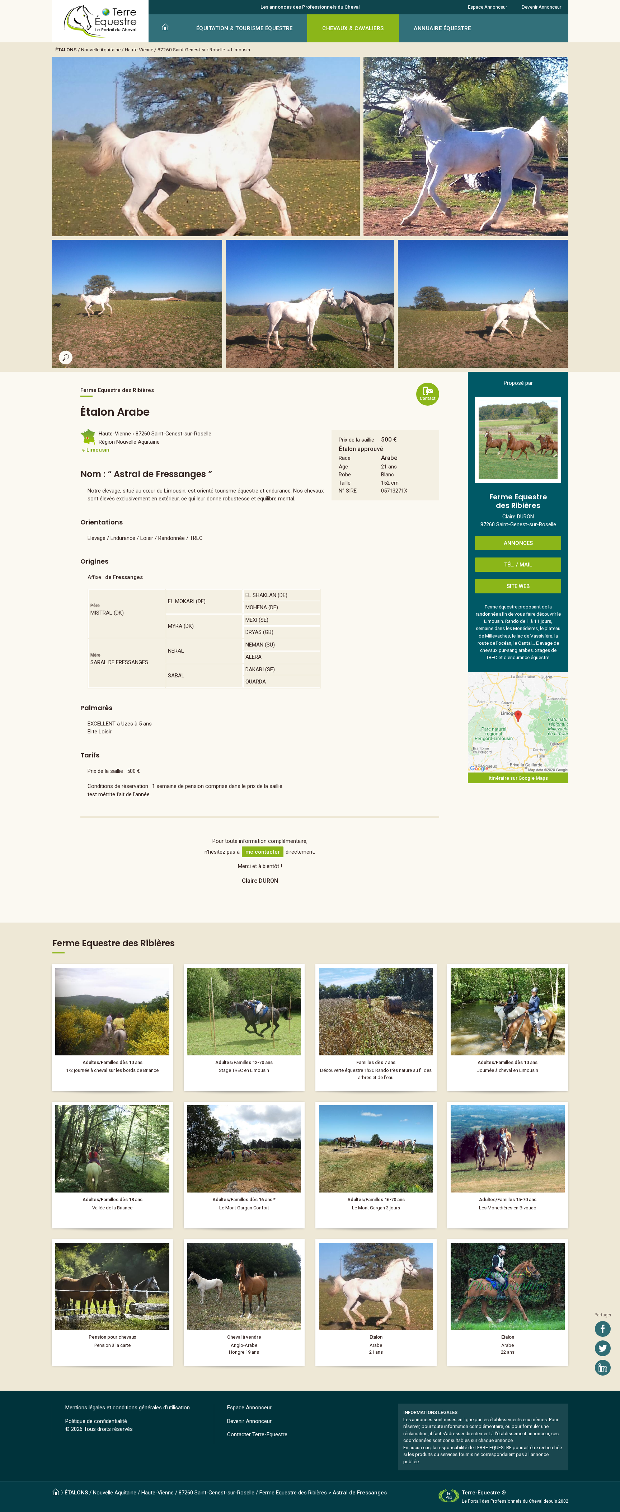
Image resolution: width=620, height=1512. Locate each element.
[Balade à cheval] (376, 1027)
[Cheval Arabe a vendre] (376, 1302)
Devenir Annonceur (541, 7)
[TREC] (244, 1027)
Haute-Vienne (139, 49)
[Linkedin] (603, 1368)
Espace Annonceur (487, 7)
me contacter (262, 852)
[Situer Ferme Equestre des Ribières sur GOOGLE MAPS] (518, 722)
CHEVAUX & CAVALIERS (353, 28)
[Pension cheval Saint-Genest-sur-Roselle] (112, 1302)
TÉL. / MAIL (518, 564)
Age (343, 466)
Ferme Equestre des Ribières (293, 1492)
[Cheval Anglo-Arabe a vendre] (244, 1302)
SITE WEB (518, 586)
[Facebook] (603, 1329)
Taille (345, 483)
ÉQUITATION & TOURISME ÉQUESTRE (244, 28)
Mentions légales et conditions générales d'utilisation (127, 1407)
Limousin (240, 49)
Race (345, 458)
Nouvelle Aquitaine (101, 49)
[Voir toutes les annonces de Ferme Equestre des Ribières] (518, 440)
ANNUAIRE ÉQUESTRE (442, 28)
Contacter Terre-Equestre (257, 1434)
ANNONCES (518, 543)
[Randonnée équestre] (112, 1027)
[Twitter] (603, 1348)
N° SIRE (348, 490)
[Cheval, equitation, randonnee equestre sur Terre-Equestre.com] (100, 21)
